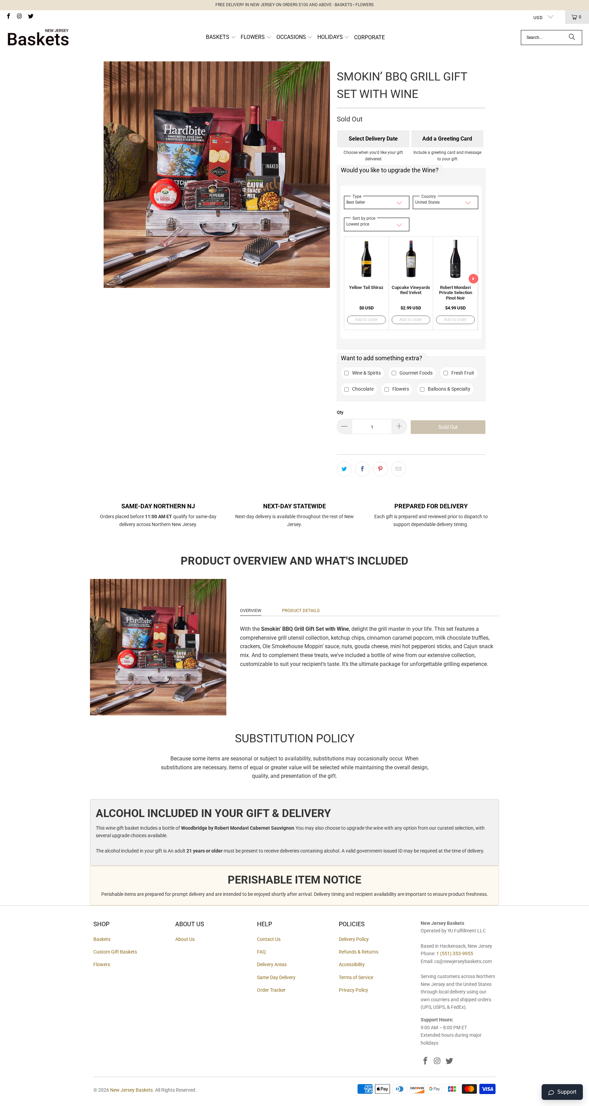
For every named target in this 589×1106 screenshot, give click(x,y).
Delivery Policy (354, 939)
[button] (221, 38)
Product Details (301, 610)
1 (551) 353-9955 (454, 953)
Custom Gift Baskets (115, 952)
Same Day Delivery (276, 977)
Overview (250, 610)
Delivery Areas (272, 964)
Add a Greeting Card (447, 138)
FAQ (261, 952)
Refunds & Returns (358, 952)
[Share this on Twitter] (344, 469)
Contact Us (269, 939)
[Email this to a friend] (398, 469)
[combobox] (551, 37)
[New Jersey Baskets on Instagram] (19, 16)
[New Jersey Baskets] (38, 37)
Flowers (101, 964)
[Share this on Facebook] (362, 469)
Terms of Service (356, 977)
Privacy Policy (353, 990)
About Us (185, 939)
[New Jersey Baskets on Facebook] (8, 16)
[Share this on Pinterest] (380, 469)
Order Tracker (271, 990)
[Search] (572, 37)
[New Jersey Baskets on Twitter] (30, 16)
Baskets (101, 939)
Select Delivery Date (373, 138)
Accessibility (352, 964)
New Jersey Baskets (131, 1090)
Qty (340, 412)
